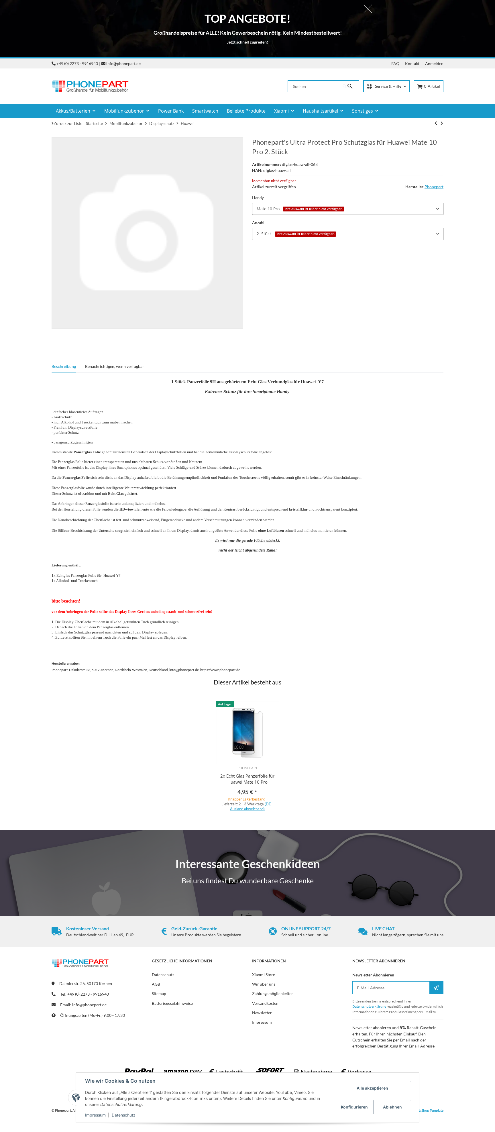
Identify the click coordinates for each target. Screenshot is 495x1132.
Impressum (95, 1115)
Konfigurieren (354, 1106)
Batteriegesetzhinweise (172, 1003)
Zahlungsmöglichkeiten (273, 993)
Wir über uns (263, 984)
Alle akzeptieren (372, 1088)
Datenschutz (123, 1115)
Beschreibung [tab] (64, 366)
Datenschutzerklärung (369, 1006)
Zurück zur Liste (68, 123)
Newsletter (262, 1012)
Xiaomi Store (263, 974)
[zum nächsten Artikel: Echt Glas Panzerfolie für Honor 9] (435, 123)
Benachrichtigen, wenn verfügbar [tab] (114, 366)
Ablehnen (392, 1106)
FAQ (395, 63)
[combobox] (347, 209)
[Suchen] (351, 86)
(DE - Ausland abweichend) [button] (251, 806)
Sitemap (159, 993)
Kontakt (412, 63)
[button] (386, 86)
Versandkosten (265, 1003)
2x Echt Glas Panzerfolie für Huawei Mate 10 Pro (247, 779)
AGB (156, 984)
